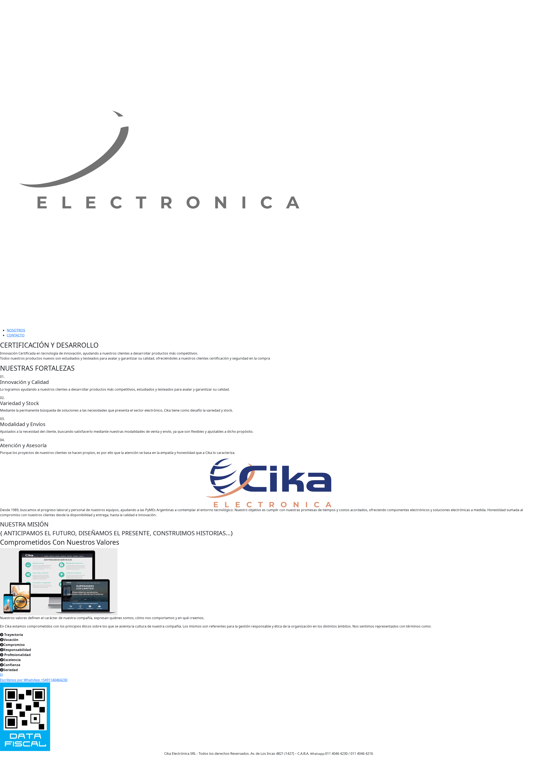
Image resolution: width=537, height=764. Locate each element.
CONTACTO (16, 335)
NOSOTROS (16, 330)
